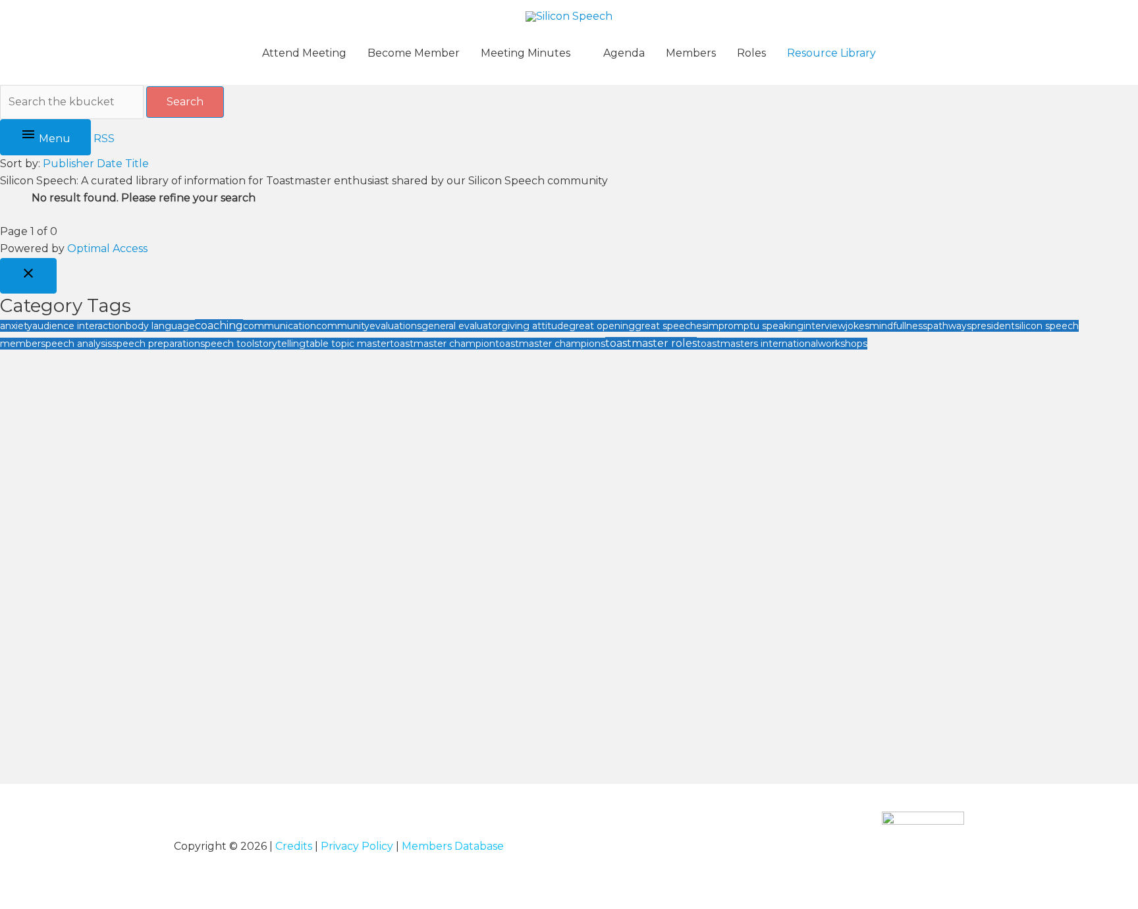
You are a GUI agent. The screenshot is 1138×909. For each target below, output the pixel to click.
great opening (602, 326)
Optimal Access (107, 248)
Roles (751, 53)
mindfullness (898, 326)
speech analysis (76, 344)
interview (824, 326)
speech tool (227, 344)
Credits (293, 846)
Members (691, 53)
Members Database (453, 846)
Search (185, 101)
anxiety (16, 326)
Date (109, 163)
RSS (104, 138)
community (342, 326)
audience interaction (79, 326)
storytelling (280, 344)
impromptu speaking (755, 326)
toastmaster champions (550, 344)
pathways (949, 326)
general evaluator (461, 326)
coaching (219, 325)
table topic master (348, 344)
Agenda (624, 53)
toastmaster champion (442, 344)
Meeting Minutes (525, 53)
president (993, 326)
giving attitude (535, 326)
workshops (842, 344)
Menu (53, 138)
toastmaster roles (651, 343)
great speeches (671, 326)
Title (137, 163)
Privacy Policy (357, 846)
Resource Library (831, 53)
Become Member (413, 53)
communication (279, 326)
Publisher (68, 163)
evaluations (395, 326)
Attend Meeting (304, 53)
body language (160, 326)
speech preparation (156, 344)
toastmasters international (757, 344)
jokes (857, 326)
